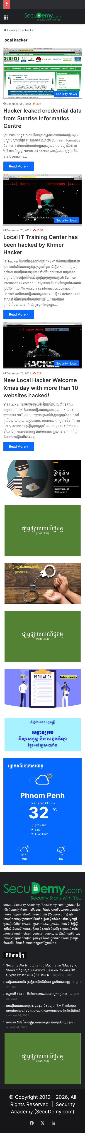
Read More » (18, 166)
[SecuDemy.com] (42, 17)
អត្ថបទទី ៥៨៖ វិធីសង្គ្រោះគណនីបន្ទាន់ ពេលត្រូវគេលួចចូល (39, 1022)
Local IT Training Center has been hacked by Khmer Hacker (40, 245)
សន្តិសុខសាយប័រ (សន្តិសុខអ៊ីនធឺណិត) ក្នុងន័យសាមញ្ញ (38, 982)
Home (10, 30)
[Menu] (5, 18)
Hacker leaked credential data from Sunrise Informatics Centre (42, 118)
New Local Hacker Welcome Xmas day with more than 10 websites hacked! (40, 388)
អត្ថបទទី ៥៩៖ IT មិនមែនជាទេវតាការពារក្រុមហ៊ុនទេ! (36, 994)
